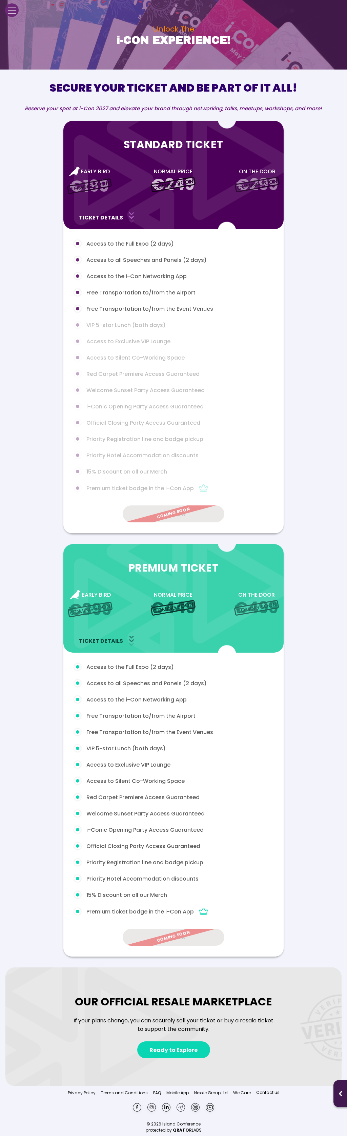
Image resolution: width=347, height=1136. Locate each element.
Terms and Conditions (124, 1093)
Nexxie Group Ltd (211, 1093)
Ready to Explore (173, 1050)
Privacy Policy (82, 1093)
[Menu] (12, 10)
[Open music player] (340, 1093)
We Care (242, 1093)
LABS (187, 1130)
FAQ (157, 1093)
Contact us (268, 1092)
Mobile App (177, 1093)
